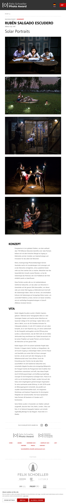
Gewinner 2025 (31, 443)
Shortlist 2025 (45, 443)
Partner (23, 445)
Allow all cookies (37, 500)
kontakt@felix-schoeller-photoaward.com (33, 449)
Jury (55, 443)
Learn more (25, 496)
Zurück (7, 13)
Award (20, 443)
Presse (33, 445)
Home (11, 443)
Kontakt (42, 445)
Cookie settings (9, 500)
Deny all (23, 500)
